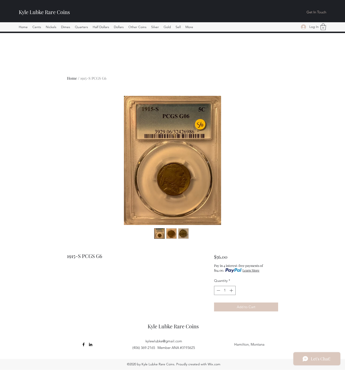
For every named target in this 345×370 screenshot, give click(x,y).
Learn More (250, 270)
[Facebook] (83, 344)
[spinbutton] (225, 290)
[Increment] (232, 290)
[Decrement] (218, 290)
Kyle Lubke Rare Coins (44, 11)
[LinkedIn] (90, 344)
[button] (36, 26)
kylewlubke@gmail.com (164, 341)
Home (72, 78)
